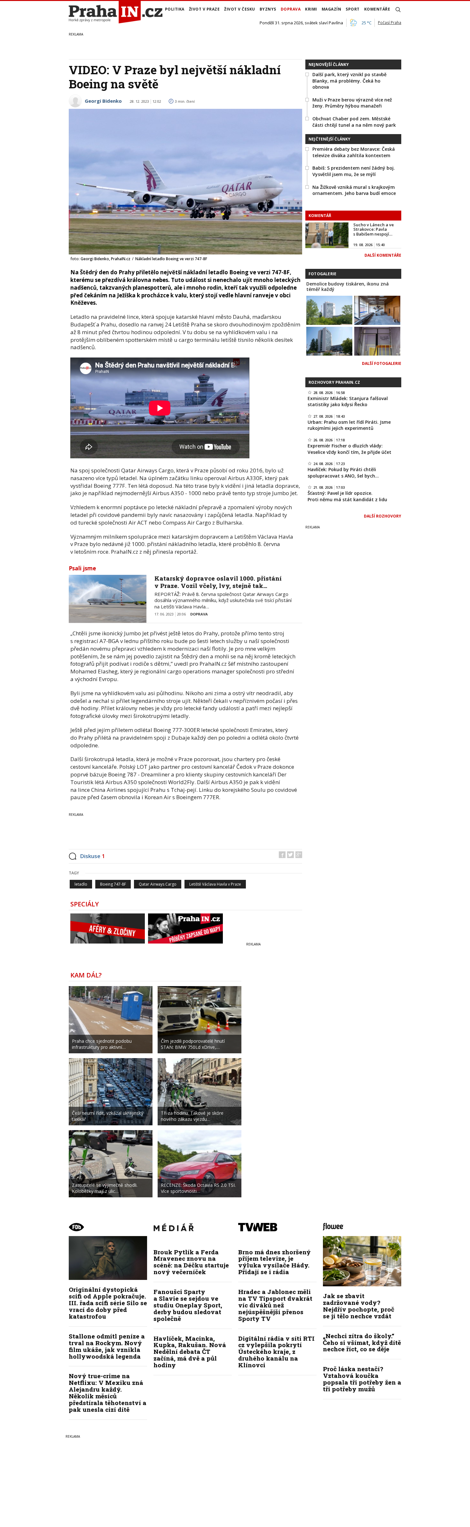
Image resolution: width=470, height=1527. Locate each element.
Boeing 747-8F (113, 884)
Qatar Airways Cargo (157, 884)
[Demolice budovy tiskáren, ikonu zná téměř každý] (329, 309)
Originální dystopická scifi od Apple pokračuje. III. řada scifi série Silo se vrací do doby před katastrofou (108, 1302)
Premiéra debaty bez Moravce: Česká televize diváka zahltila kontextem (353, 152)
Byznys (268, 9)
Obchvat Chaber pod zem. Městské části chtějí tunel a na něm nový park (354, 122)
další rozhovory (382, 516)
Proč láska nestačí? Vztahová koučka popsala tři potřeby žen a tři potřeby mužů (362, 1379)
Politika (174, 9)
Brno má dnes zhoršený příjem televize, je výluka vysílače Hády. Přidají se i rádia (274, 1262)
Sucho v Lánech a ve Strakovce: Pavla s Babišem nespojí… (373, 229)
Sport (353, 9)
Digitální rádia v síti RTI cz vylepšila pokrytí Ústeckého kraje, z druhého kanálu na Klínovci (276, 1351)
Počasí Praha (389, 22)
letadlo (80, 884)
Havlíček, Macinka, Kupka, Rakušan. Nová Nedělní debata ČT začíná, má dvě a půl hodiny (189, 1351)
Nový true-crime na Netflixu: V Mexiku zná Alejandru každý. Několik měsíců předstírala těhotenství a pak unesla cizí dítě (107, 1392)
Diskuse (92, 856)
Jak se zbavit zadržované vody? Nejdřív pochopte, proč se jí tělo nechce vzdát (358, 1306)
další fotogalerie (381, 363)
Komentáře (377, 9)
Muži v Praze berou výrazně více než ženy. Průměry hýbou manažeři (352, 103)
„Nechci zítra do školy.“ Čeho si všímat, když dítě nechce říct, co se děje (362, 1342)
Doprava (291, 9)
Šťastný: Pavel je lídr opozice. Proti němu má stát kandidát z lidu (347, 496)
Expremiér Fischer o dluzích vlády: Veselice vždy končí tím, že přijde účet (349, 449)
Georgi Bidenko (103, 101)
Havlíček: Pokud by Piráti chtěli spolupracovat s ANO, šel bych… (343, 472)
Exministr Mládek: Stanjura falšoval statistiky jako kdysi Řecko (348, 401)
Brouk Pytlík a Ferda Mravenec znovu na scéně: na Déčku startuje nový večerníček (191, 1262)
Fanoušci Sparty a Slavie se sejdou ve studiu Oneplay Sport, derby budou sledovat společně (187, 1305)
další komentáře (382, 255)
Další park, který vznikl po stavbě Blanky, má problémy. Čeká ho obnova (349, 80)
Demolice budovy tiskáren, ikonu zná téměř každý (347, 286)
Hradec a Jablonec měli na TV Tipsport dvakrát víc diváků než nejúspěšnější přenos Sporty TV (275, 1305)
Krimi (311, 9)
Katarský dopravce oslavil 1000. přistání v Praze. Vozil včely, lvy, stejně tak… (218, 582)
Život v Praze (204, 9)
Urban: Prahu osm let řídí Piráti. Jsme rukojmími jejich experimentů (349, 425)
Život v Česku (239, 9)
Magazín (331, 9)
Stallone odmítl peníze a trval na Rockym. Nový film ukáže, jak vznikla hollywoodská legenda (107, 1346)
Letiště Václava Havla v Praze (215, 884)
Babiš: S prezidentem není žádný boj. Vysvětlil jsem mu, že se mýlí (353, 171)
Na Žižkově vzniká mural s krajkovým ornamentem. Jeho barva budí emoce (354, 190)
